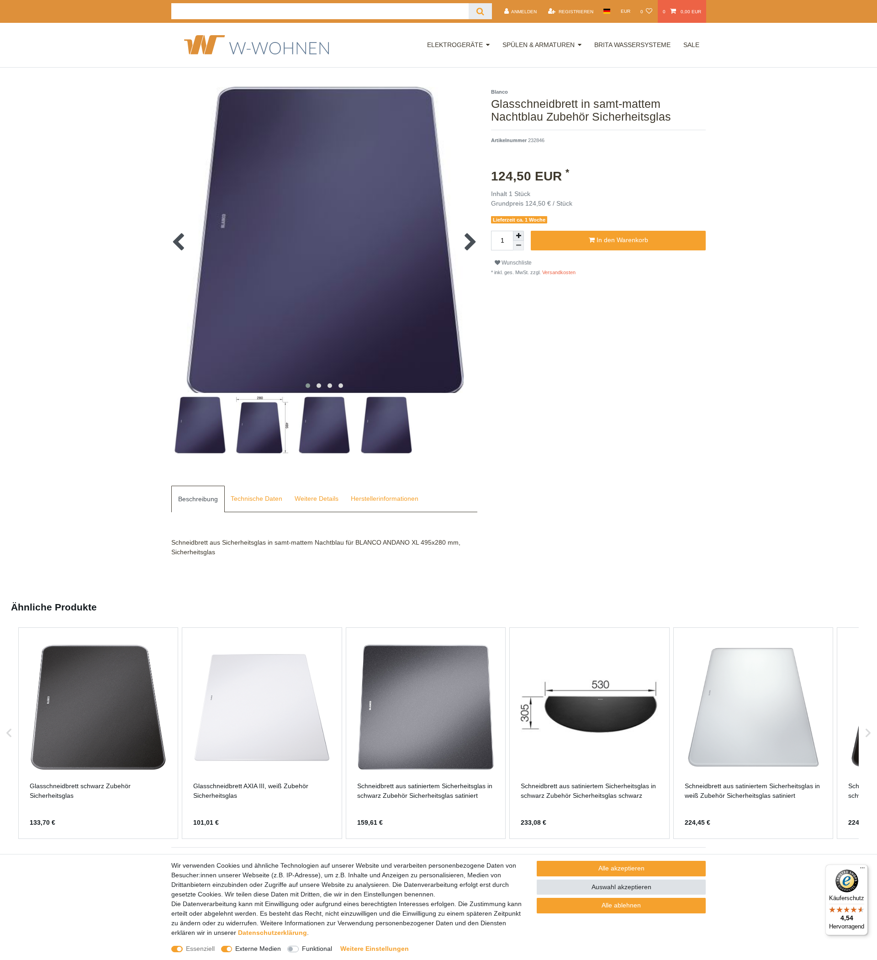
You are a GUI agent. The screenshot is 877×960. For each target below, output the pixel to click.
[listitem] (98, 733)
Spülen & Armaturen (538, 44)
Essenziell (200, 948)
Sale (691, 44)
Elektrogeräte (455, 44)
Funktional (317, 948)
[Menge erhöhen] (518, 236)
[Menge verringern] (518, 245)
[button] (9, 733)
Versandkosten (558, 272)
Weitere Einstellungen (374, 948)
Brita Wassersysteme (632, 44)
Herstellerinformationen (384, 498)
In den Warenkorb (621, 240)
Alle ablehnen (621, 905)
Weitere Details (316, 498)
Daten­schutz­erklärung (272, 932)
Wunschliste (516, 263)
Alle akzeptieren (621, 868)
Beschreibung (198, 499)
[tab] (198, 499)
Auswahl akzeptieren (621, 887)
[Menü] (862, 870)
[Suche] (480, 11)
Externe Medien (258, 948)
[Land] (606, 11)
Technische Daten (256, 498)
